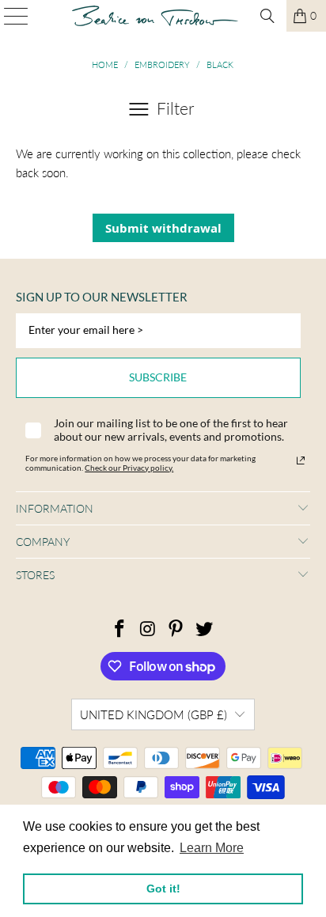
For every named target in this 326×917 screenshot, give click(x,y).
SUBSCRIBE (158, 377)
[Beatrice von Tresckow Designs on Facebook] (120, 629)
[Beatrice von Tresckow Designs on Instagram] (148, 629)
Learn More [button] (212, 847)
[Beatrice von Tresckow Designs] (155, 16)
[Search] (267, 16)
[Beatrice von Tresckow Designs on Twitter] (205, 629)
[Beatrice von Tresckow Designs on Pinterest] (176, 629)
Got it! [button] (163, 888)
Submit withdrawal (163, 228)
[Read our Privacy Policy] (300, 460)
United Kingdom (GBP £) (153, 714)
